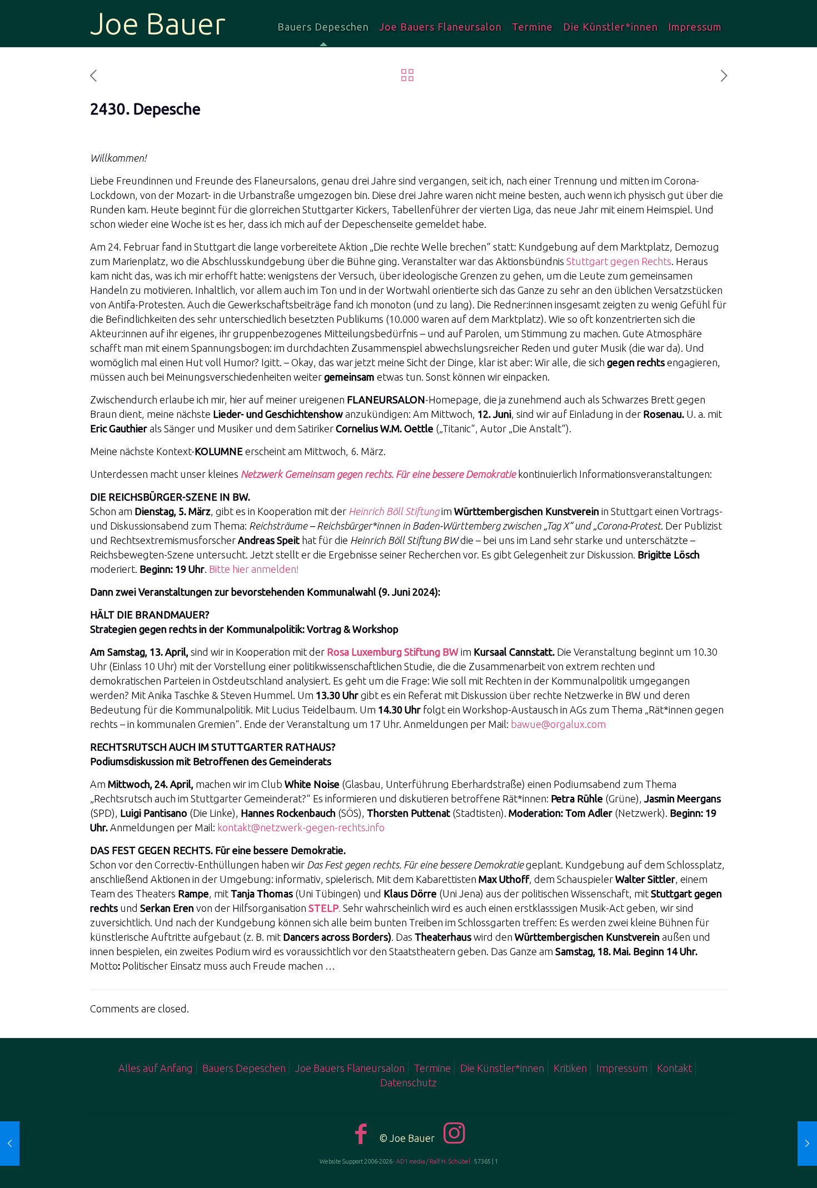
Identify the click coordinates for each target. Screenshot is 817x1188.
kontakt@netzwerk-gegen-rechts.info (301, 827)
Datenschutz (408, 1082)
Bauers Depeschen (244, 1068)
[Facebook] (361, 1133)
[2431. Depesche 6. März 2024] (785, 1143)
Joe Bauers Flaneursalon (350, 1068)
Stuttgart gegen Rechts (618, 261)
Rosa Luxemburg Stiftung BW (393, 651)
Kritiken (570, 1068)
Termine (432, 1068)
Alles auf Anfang (155, 1068)
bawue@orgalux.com (558, 724)
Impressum (621, 1068)
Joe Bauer (158, 23)
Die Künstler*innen (502, 1068)
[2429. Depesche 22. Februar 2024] (32, 1143)
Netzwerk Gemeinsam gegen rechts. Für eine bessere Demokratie (378, 474)
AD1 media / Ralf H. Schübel (433, 1161)
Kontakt (674, 1068)
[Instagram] (454, 1133)
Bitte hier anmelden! (254, 569)
